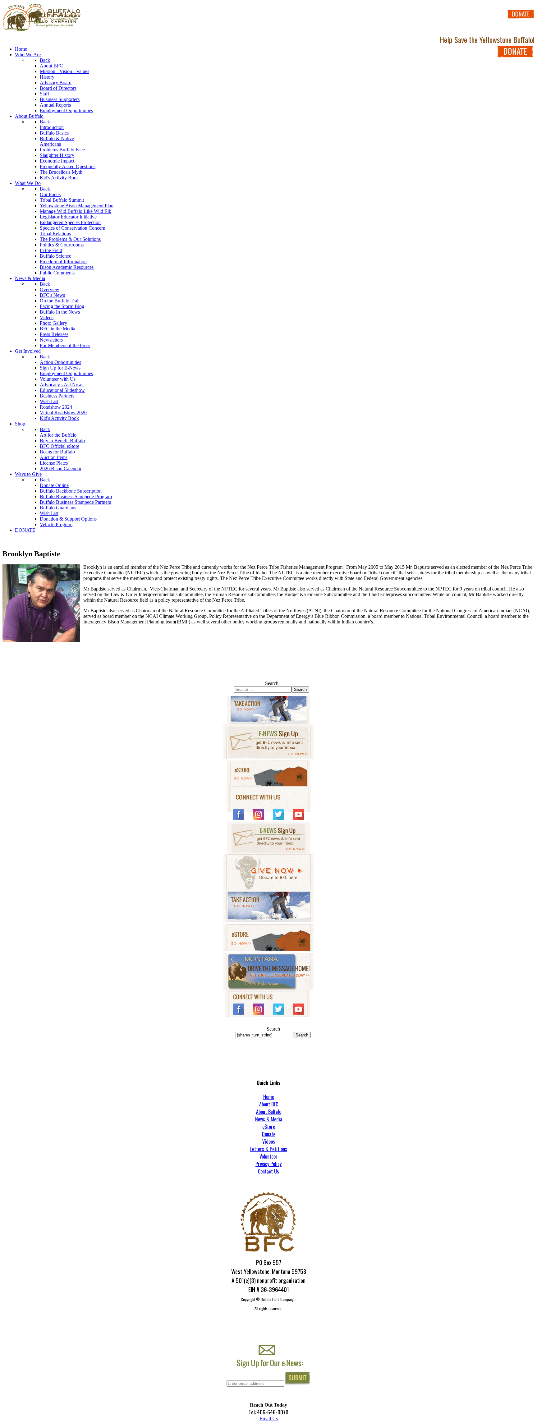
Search (271, 683)
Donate (268, 1134)
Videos (268, 1141)
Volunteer (268, 1156)
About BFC (268, 1104)
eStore (268, 1126)
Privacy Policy (268, 1164)
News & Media (268, 1119)
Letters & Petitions (268, 1149)
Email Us (268, 1418)
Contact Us (268, 1171)
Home (268, 1096)
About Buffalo (268, 1111)
